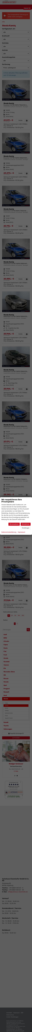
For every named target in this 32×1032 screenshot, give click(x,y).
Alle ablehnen (25, 524)
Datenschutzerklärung (8, 532)
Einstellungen (25, 528)
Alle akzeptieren (14, 524)
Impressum (21, 532)
